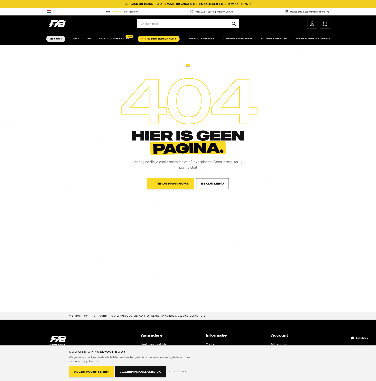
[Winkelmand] (325, 24)
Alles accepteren (91, 371)
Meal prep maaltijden (154, 344)
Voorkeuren (178, 371)
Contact (211, 344)
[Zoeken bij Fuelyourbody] (234, 24)
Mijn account (279, 344)
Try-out (55, 38)
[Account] (312, 24)
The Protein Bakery (158, 38)
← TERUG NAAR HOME (170, 183)
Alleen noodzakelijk (140, 371)
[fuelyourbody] (57, 23)
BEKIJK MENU (212, 183)
